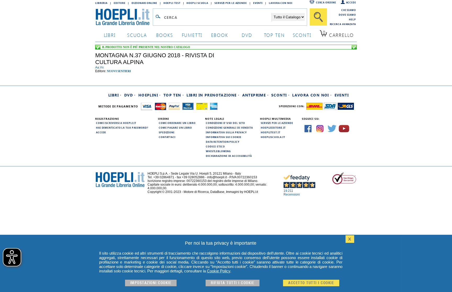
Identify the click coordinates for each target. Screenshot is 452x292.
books (164, 35)
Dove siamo (347, 14)
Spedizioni (166, 132)
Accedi (351, 2)
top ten (274, 35)
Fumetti (192, 35)
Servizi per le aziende (230, 2)
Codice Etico (215, 146)
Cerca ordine (326, 2)
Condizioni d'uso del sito (225, 122)
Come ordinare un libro (177, 122)
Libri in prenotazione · (213, 95)
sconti (302, 35)
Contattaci (167, 137)
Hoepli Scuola (197, 2)
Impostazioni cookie (151, 283)
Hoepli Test (171, 2)
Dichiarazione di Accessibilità (229, 155)
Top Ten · (173, 95)
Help (352, 19)
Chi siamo (348, 10)
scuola (137, 35)
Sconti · (280, 95)
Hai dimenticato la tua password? (122, 127)
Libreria (101, 2)
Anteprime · (255, 95)
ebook (219, 35)
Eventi (258, 2)
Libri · (115, 95)
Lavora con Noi (280, 2)
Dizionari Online (144, 2)
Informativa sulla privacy (226, 132)
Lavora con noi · (312, 95)
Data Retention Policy (222, 141)
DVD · (130, 95)
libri (110, 35)
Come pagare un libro (175, 127)
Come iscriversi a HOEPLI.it (116, 122)
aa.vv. (99, 67)
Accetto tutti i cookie (311, 283)
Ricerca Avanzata (343, 24)
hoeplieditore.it (273, 127)
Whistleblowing (218, 151)
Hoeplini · (149, 95)
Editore (119, 2)
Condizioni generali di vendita (229, 127)
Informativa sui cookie (223, 137)
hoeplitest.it (270, 132)
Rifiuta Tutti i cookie (232, 283)
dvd (247, 35)
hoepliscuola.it (273, 137)
